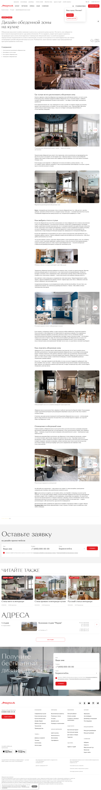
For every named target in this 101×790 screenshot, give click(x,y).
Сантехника (38, 743)
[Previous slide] (39, 308)
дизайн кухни (8, 761)
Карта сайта (87, 752)
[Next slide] (95, 130)
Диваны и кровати (40, 738)
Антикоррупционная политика (76, 771)
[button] (80, 6)
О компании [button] (45, 6)
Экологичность (55, 735)
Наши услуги (70, 726)
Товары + (37, 734)
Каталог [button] (17, 6)
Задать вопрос (8, 716)
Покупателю (70, 709)
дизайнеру (31, 1)
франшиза (16, 1)
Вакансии (86, 750)
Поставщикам (88, 721)
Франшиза (87, 713)
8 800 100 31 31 (95, 1)
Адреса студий (71, 746)
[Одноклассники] (84, 703)
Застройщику (87, 716)
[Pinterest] (93, 703)
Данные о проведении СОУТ (42, 765)
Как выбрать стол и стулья (9, 52)
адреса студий (57, 1)
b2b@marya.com (73, 762)
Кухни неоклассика (40, 718)
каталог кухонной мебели (16, 761)
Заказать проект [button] (93, 6)
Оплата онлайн (71, 716)
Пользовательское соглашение (76, 765)
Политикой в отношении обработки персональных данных (14, 786)
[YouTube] (89, 703)
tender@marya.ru (39, 762)
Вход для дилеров (88, 726)
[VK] (80, 703)
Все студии (50, 639)
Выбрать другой (71, 18)
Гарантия (70, 737)
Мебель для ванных (40, 723)
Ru (86, 1)
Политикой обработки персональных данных (67, 552)
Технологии (38, 726)
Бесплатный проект (72, 729)
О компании (87, 738)
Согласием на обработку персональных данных (44, 552)
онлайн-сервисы (67, 1)
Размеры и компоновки (57, 723)
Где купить (70, 742)
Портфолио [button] (24, 6)
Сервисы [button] (32, 6)
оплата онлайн (39, 1)
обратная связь (48, 1)
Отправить (92, 548)
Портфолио (54, 709)
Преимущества (39, 728)
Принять (34, 786)
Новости (86, 745)
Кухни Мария (38, 709)
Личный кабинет (72, 713)
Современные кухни (40, 713)
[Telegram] (97, 703)
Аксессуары (38, 745)
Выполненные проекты (57, 713)
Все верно (70, 15)
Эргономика (54, 738)
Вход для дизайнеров (90, 730)
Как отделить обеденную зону (10, 54)
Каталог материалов (56, 729)
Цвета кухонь (55, 733)
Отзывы (53, 718)
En (88, 1)
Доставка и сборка (72, 734)
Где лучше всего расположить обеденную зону (14, 50)
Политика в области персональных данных (79, 768)
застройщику (23, 1)
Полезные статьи (56, 716)
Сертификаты (54, 740)
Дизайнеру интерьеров (90, 718)
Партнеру (86, 709)
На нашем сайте (39, 505)
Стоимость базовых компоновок (73, 719)
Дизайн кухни (55, 721)
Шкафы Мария (39, 721)
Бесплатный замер (72, 732)
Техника (37, 740)
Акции (38, 6)
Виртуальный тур (89, 747)
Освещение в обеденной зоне (10, 56)
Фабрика (86, 742)
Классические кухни (40, 716)
